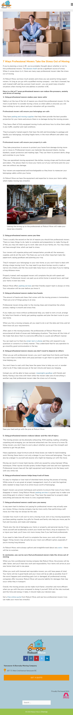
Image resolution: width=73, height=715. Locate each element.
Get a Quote (36, 677)
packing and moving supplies (22, 116)
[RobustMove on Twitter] (41, 658)
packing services (25, 286)
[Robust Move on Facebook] (25, 658)
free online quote (14, 597)
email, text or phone (34, 341)
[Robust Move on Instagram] (31, 658)
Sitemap (44, 712)
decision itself (31, 68)
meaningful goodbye (44, 373)
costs (60, 547)
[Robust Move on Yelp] (36, 658)
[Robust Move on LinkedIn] (47, 658)
